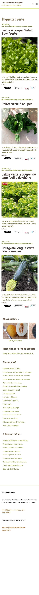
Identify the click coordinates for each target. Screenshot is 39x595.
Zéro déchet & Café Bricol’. (12, 415)
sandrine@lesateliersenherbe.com (13, 528)
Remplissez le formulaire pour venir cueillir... (18, 354)
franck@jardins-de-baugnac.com (13, 510)
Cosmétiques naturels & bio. (13, 444)
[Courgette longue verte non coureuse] (20, 273)
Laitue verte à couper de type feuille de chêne (19, 175)
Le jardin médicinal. (10, 397)
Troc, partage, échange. (11, 408)
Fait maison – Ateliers (10, 426)
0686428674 (6, 530)
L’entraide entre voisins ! (11, 390)
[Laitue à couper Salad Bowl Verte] (20, 55)
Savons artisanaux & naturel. (13, 448)
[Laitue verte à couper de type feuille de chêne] (20, 199)
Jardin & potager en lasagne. (13, 465)
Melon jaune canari (15, 341)
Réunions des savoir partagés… (14, 422)
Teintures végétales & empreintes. (15, 462)
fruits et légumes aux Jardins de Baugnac (17, 26)
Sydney (24, 592)
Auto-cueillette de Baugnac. (12, 383)
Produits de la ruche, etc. (11, 451)
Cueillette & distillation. (11, 469)
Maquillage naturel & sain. (12, 455)
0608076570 (6, 513)
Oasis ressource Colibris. (11, 369)
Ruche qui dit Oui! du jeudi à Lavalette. (16, 379)
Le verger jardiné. (9, 393)
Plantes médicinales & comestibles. (15, 441)
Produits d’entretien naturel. (12, 458)
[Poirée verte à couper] (20, 126)
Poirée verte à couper (17, 104)
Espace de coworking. (10, 418)
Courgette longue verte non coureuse (18, 249)
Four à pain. (7, 404)
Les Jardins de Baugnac (12, 2)
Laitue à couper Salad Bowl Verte (17, 31)
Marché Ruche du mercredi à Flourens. (16, 376)
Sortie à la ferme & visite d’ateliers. (15, 386)
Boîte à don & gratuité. (11, 401)
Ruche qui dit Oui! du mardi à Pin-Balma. (17, 372)
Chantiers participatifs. (11, 411)
